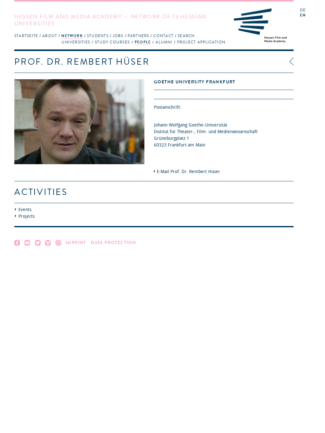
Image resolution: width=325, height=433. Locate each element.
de (303, 10)
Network (72, 35)
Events (24, 209)
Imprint (76, 243)
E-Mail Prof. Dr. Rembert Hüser (188, 171)
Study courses (112, 42)
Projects (26, 216)
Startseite (26, 35)
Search (186, 35)
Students (98, 35)
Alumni (164, 42)
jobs (118, 35)
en (303, 15)
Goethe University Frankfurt (194, 82)
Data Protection (113, 243)
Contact (163, 35)
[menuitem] (26, 35)
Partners (138, 35)
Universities (76, 42)
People (143, 42)
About (49, 35)
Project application (201, 42)
